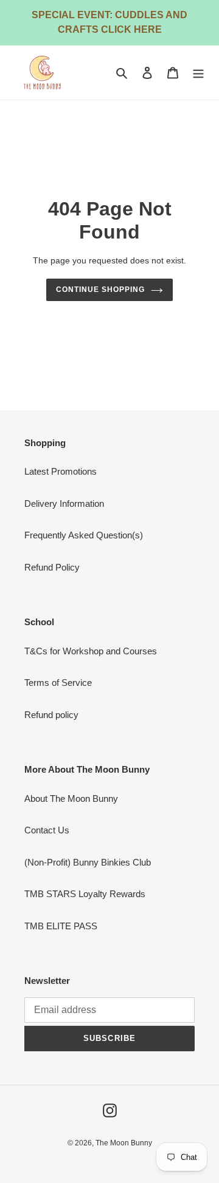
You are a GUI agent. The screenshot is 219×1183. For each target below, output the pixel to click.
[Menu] (198, 72)
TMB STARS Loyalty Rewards (84, 894)
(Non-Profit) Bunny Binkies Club (87, 862)
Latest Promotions (60, 471)
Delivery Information (64, 503)
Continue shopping (100, 289)
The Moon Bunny (124, 1143)
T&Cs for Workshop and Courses (90, 651)
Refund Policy (52, 567)
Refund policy (51, 715)
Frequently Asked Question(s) (83, 535)
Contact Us (46, 830)
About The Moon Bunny (71, 798)
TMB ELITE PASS (60, 926)
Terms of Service (58, 682)
